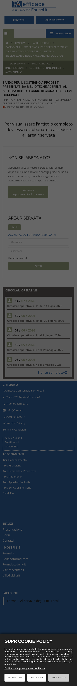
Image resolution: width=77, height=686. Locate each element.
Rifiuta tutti (37, 678)
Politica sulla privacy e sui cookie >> (24, 668)
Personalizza (59, 678)
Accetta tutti (15, 678)
